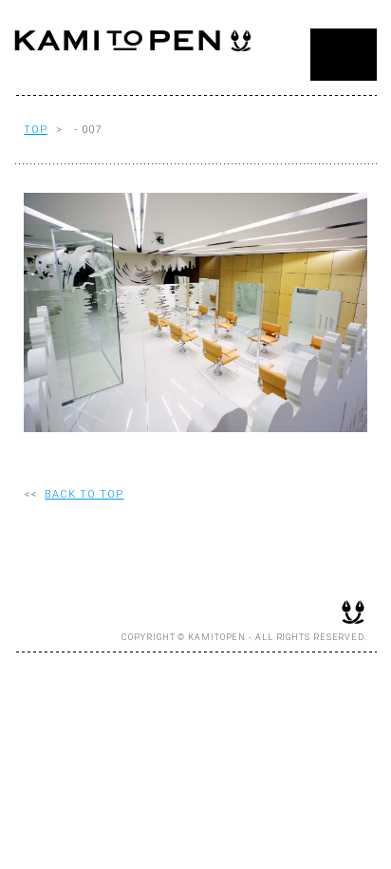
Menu (343, 54)
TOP (35, 129)
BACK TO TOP (84, 494)
